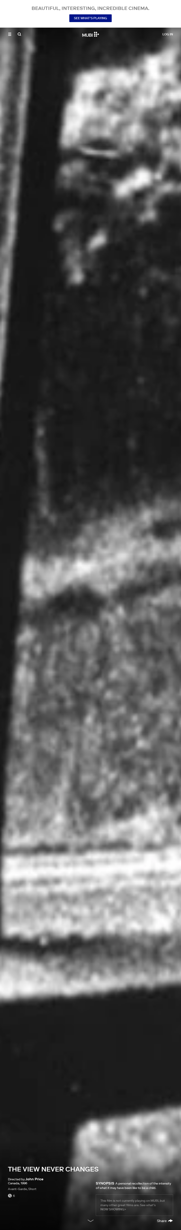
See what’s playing (90, 18)
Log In (167, 34)
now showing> (113, 1209)
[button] (10, 34)
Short (32, 1189)
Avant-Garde (17, 1189)
